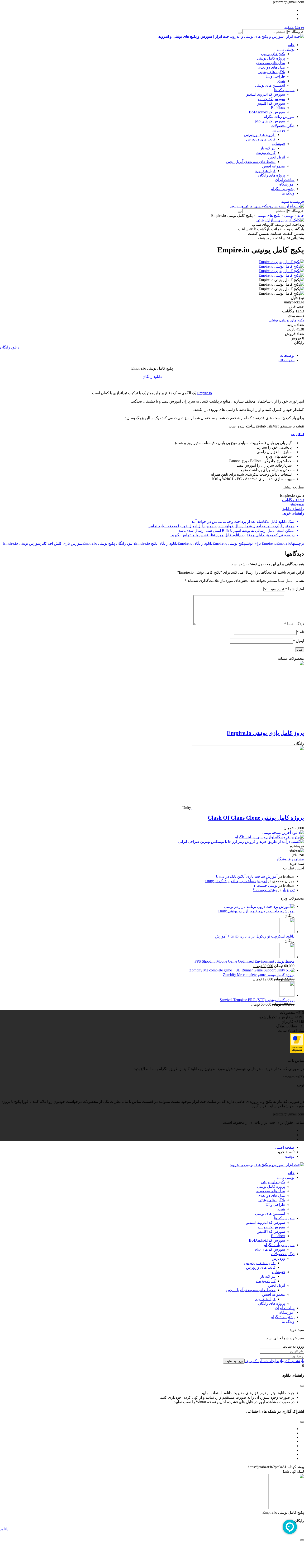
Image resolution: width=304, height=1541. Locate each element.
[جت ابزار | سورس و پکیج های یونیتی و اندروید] (267, 206)
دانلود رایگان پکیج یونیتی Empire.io (108, 543)
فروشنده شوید (292, 202)
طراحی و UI (275, 76)
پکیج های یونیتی (273, 54)
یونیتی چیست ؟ (265, 885)
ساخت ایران (284, 180)
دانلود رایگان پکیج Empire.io (156, 543)
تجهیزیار (288, 890)
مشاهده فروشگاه (290, 859)
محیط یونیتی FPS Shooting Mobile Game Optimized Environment (244, 961)
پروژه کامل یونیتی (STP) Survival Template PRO (257, 1000)
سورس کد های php (270, 121)
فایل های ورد (265, 171)
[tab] (147, 355)
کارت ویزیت (266, 153)
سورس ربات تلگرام (279, 117)
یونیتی (289, 216)
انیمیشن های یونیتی (270, 85)
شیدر (281, 81)
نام (300, 632)
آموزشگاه (286, 184)
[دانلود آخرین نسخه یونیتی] (283, 833)
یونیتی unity (285, 49)
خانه (291, 45)
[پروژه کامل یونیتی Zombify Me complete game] (241, 970)
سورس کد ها (284, 90)
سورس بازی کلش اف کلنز (61, 543)
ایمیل (298, 641)
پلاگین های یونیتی (271, 72)
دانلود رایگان (9, 347)
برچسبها (297, 543)
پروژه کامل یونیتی (271, 58)
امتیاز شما (294, 589)
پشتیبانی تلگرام (282, 189)
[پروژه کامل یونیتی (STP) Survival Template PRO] (286, 995)
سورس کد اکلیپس (270, 103)
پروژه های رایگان (271, 175)
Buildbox (278, 108)
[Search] (240, 32)
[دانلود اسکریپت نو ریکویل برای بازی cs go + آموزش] (286, 932)
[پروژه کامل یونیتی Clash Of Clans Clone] (247, 808)
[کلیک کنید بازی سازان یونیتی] (280, 220)
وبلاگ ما (288, 193)
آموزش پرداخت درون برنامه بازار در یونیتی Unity (256, 911)
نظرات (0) (286, 360)
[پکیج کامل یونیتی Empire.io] (281, 262)
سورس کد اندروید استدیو (265, 94)
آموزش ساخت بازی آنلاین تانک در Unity (246, 876)
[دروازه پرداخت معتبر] (297, 1052)
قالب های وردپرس (261, 139)
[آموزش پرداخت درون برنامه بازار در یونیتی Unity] (259, 907)
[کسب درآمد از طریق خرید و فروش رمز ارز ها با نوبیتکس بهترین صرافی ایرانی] (241, 842)
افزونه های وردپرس (260, 135)
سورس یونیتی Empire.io (22, 543)
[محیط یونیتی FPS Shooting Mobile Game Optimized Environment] (286, 957)
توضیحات (287, 355)
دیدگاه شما (294, 624)
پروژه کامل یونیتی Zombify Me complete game (258, 975)
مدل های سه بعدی (270, 63)
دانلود (4, 1529)
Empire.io (204, 393)
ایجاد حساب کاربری (260, 1361)
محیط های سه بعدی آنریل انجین (251, 162)
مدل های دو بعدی (271, 67)
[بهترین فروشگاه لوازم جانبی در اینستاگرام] (269, 837)
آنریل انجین (276, 157)
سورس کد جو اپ (271, 99)
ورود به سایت (234, 1361)
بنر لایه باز (268, 148)
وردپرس (278, 130)
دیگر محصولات (282, 126)
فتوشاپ (278, 144)
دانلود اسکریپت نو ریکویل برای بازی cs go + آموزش (254, 936)
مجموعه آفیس (273, 166)
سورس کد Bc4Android (267, 112)
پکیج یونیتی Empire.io (229, 543)
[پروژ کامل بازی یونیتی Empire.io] (248, 723)
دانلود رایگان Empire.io (195, 543)
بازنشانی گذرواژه (290, 1361)
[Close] (302, 1540)
